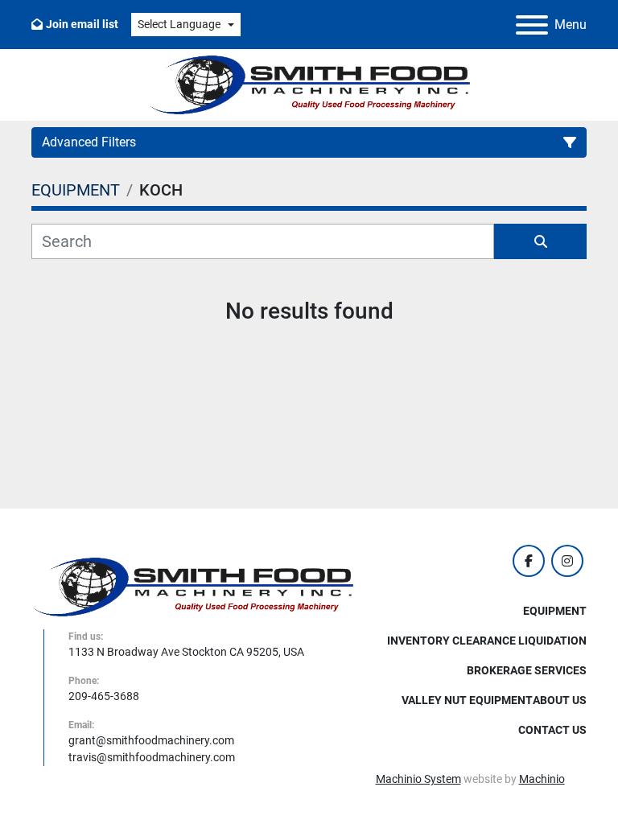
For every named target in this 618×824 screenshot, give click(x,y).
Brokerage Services (527, 670)
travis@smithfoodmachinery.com (151, 757)
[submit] (540, 241)
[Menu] (532, 25)
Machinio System (418, 778)
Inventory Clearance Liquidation (487, 640)
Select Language (179, 24)
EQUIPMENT (555, 610)
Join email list (82, 24)
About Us (560, 700)
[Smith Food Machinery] (192, 585)
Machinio (542, 778)
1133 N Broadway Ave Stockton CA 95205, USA (186, 651)
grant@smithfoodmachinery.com (151, 740)
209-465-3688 (103, 696)
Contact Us (552, 729)
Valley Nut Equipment (467, 700)
